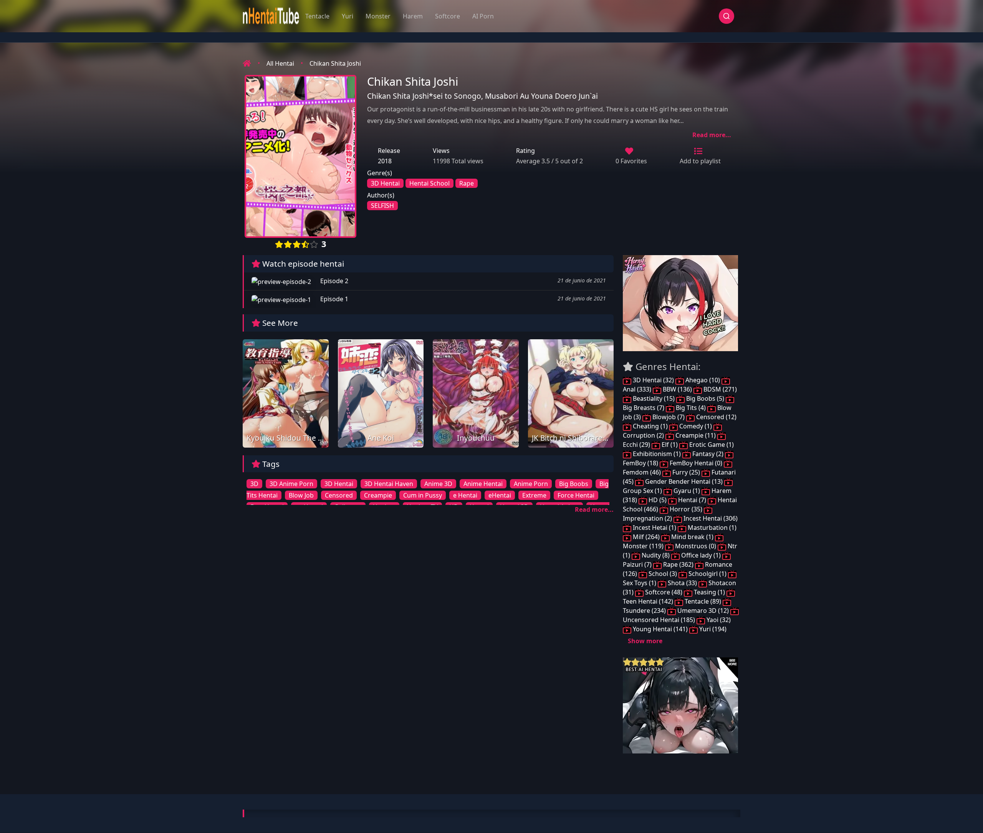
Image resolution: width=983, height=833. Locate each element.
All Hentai (280, 63)
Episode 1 (333, 299)
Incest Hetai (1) (654, 527)
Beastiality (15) (653, 398)
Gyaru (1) (687, 490)
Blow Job (301, 495)
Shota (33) (682, 583)
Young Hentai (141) (660, 629)
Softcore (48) (664, 592)
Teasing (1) (709, 592)
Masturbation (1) (711, 527)
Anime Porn (531, 484)
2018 (385, 161)
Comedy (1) (695, 426)
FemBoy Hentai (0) (696, 463)
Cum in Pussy (422, 495)
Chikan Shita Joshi (335, 63)
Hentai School (429, 183)
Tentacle (317, 16)
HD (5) (657, 500)
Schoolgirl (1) (707, 573)
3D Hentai (385, 183)
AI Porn (483, 16)
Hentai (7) (692, 500)
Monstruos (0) (696, 546)
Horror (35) (686, 509)
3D (254, 484)
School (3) (663, 573)
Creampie (378, 495)
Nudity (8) (655, 555)
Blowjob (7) (668, 417)
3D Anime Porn (291, 484)
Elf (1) (669, 444)
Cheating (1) (650, 426)
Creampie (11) (695, 435)
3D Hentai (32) (653, 380)
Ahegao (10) (703, 380)
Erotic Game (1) (711, 444)
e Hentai (465, 495)
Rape (466, 183)
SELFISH (382, 205)
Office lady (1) (701, 555)
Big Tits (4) (690, 407)
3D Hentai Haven (388, 484)
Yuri (347, 16)
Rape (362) (678, 564)
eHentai (499, 495)
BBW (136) (677, 389)
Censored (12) (715, 417)
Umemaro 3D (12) (703, 610)
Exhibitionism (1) (656, 454)
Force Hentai (576, 495)
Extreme (534, 495)
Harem (413, 16)
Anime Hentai (483, 484)
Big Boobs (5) (705, 398)
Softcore (447, 16)
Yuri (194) (712, 629)
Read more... (711, 135)
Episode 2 (333, 281)
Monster (378, 16)
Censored (339, 495)
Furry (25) (686, 472)
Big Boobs (573, 484)
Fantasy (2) (708, 454)
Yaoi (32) (718, 620)
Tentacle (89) (703, 601)
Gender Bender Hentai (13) (684, 481)
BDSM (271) (719, 389)
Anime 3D (438, 484)
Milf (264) (646, 537)
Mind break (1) (692, 537)
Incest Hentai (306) (710, 518)
